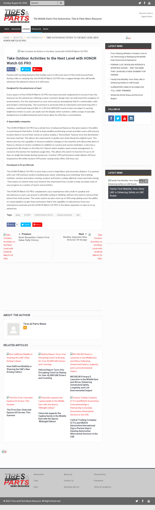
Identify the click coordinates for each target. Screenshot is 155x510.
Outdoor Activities (64, 215)
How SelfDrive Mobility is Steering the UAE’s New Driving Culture (19, 369)
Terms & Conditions (102, 487)
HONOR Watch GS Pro (44, 215)
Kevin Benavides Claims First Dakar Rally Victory (34, 238)
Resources (36, 29)
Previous (26, 234)
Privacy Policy (100, 474)
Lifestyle (26, 29)
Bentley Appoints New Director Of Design (75, 238)
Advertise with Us (71, 487)
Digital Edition (146, 16)
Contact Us (69, 480)
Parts (36, 487)
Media (45, 29)
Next (81, 234)
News (7, 29)
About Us (68, 474)
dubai (18, 215)
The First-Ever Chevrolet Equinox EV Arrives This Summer (19, 412)
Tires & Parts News (34, 323)
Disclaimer (98, 480)
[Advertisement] (52, 289)
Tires (36, 480)
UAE (78, 215)
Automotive (39, 474)
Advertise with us (146, 13)
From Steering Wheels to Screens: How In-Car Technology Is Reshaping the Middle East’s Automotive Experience (129, 56)
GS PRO (27, 215)
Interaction (15, 29)
